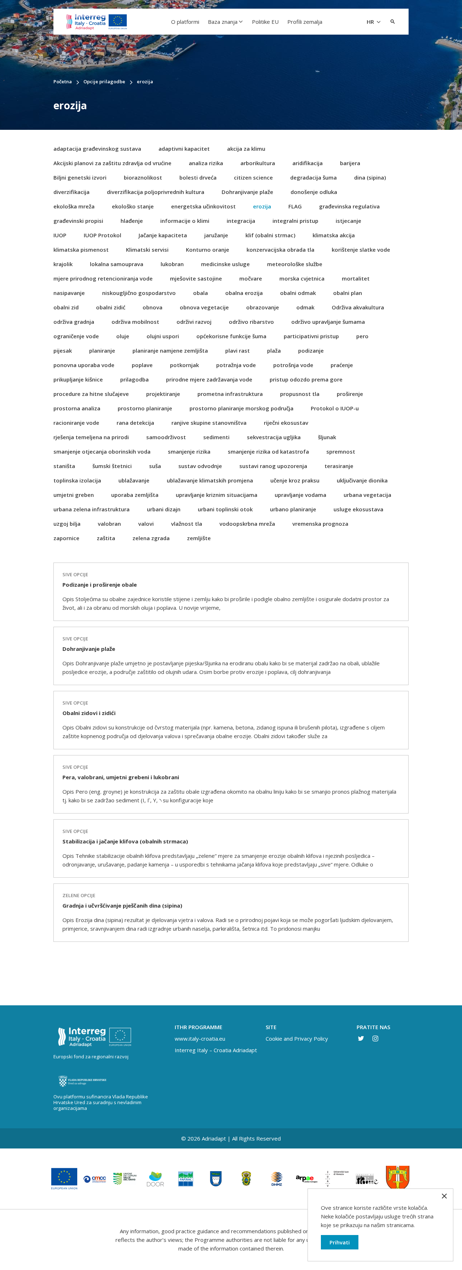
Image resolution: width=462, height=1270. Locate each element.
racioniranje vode (76, 422)
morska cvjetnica (301, 278)
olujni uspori (163, 336)
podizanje (311, 350)
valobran (109, 523)
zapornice (66, 538)
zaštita (106, 538)
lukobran (172, 264)
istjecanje (348, 220)
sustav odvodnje (200, 465)
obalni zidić (110, 307)
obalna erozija (244, 292)
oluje (122, 336)
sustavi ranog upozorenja (273, 465)
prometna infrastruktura (230, 393)
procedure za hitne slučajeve (91, 393)
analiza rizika (206, 163)
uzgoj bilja (66, 523)
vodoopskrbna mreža (247, 523)
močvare (250, 278)
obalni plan (347, 292)
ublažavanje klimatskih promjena (210, 480)
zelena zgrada (151, 538)
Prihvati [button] (340, 1242)
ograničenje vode (76, 336)
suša (155, 465)
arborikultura (257, 163)
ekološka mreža (74, 206)
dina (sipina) (370, 177)
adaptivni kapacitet (184, 148)
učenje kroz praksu (294, 480)
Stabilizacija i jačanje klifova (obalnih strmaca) (125, 841)
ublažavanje (133, 480)
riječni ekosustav (286, 422)
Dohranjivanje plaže (247, 191)
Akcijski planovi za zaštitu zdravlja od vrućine (112, 163)
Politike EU (265, 21)
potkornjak (184, 365)
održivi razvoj (194, 321)
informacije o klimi (184, 220)
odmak (305, 307)
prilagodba (134, 379)
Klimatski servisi (147, 249)
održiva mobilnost (135, 321)
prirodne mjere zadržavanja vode (209, 379)
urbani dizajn (163, 509)
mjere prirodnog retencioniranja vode (103, 278)
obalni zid (66, 307)
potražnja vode (236, 365)
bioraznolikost (143, 177)
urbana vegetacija (367, 494)
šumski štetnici (112, 465)
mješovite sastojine (196, 278)
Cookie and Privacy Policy (297, 1038)
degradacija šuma (313, 177)
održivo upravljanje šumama (328, 321)
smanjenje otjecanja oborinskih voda (102, 451)
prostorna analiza (76, 408)
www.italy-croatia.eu (200, 1038)
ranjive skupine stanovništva (209, 422)
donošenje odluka (314, 191)
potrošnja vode (293, 365)
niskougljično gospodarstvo (139, 292)
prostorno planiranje (145, 408)
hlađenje (132, 220)
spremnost (340, 451)
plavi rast (237, 350)
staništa (64, 465)
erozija (262, 206)
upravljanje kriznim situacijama (216, 494)
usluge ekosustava (358, 509)
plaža (274, 350)
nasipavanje (69, 292)
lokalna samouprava (116, 264)
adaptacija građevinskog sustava (97, 148)
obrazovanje (262, 307)
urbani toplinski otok (225, 509)
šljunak (327, 437)
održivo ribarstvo (251, 321)
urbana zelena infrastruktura (91, 509)
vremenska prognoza (320, 523)
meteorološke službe (294, 264)
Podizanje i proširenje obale (99, 584)
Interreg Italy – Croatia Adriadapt (216, 1050)
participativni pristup (311, 336)
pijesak (62, 350)
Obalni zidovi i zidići (89, 712)
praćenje (342, 365)
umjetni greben (73, 494)
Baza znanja (222, 21)
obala (200, 292)
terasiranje (338, 465)
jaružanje (216, 235)
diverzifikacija (71, 191)
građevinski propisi (78, 220)
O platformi (185, 21)
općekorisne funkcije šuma (231, 336)
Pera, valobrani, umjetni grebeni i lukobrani (120, 777)
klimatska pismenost (81, 249)
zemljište (199, 538)
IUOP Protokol (102, 235)
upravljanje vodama (300, 494)
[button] (392, 21)
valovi (146, 523)
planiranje (102, 350)
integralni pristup (295, 220)
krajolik (63, 264)
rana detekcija (135, 422)
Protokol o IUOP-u (335, 408)
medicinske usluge (225, 264)
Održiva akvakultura (358, 307)
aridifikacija (307, 163)
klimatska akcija (334, 235)
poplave (142, 365)
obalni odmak (298, 292)
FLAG (295, 206)
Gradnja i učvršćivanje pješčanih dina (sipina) (122, 905)
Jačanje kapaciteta (163, 235)
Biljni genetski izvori (79, 177)
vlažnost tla (186, 523)
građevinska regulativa (349, 206)
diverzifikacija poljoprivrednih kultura (155, 191)
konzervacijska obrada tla (280, 249)
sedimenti (216, 437)
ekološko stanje (133, 206)
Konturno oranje (207, 249)
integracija (241, 220)
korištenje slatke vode (361, 249)
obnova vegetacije (204, 307)
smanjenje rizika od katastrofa (268, 451)
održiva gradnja (73, 321)
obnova (152, 307)
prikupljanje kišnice (78, 379)
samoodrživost (166, 437)
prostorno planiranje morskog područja (241, 408)
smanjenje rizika (189, 451)
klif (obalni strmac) (270, 235)
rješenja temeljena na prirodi (91, 437)
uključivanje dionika (362, 480)
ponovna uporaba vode (83, 365)
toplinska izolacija (77, 480)
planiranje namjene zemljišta (170, 350)
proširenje (350, 393)
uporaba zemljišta (134, 494)
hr (371, 21)
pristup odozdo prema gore (306, 379)
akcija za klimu (246, 148)
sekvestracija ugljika (274, 437)
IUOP (59, 235)
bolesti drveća (198, 177)
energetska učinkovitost (203, 206)
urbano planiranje (293, 509)
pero (362, 336)
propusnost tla (299, 393)
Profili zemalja (304, 21)
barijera (350, 163)
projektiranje (163, 393)
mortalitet (356, 278)
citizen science (253, 177)
